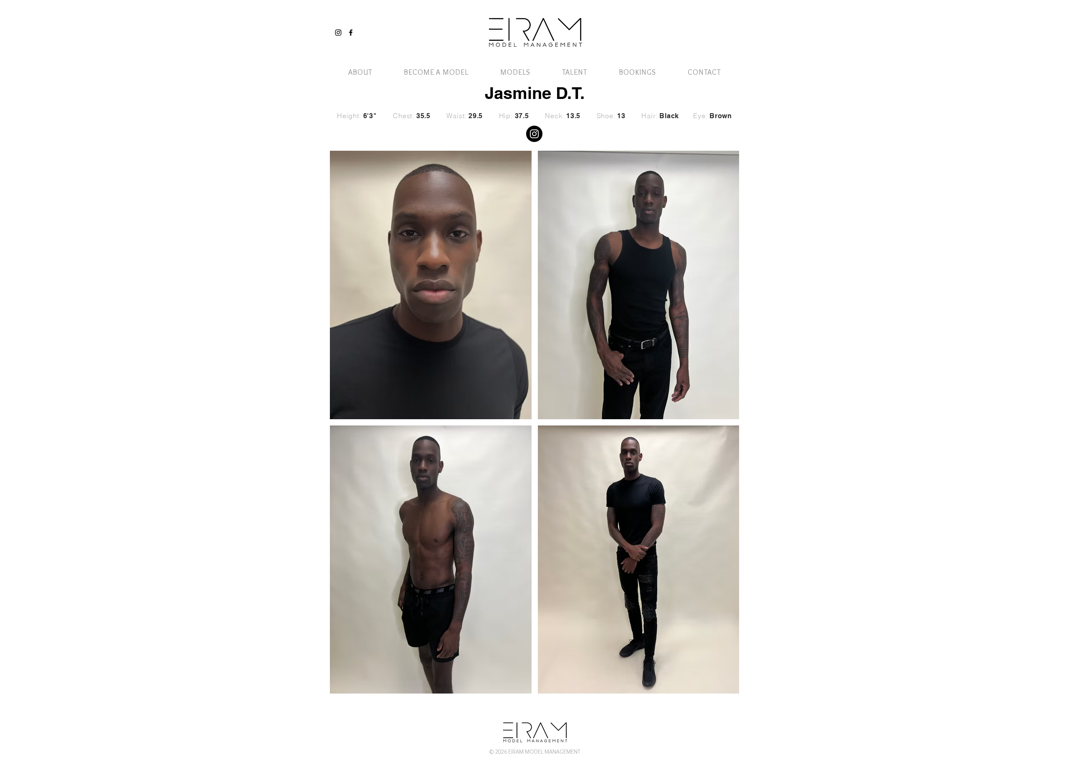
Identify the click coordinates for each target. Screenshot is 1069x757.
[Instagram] (338, 32)
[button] (715, 24)
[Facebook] (351, 32)
